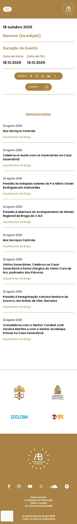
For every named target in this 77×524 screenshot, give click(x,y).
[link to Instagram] (19, 486)
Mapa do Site (38, 497)
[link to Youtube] (30, 486)
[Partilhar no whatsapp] (42, 76)
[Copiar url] (55, 76)
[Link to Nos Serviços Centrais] (38, 131)
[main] (38, 177)
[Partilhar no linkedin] (48, 76)
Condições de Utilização (38, 500)
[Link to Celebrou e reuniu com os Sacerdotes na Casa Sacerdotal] (38, 157)
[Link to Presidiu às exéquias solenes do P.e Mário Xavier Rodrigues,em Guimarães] (38, 186)
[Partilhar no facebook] (31, 76)
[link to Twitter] (41, 486)
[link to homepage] (68, 9)
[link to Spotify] (67, 486)
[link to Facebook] (9, 486)
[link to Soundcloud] (53, 486)
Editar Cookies (38, 503)
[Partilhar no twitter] (36, 76)
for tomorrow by (38, 505)
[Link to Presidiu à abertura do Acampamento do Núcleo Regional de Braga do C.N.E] (38, 214)
